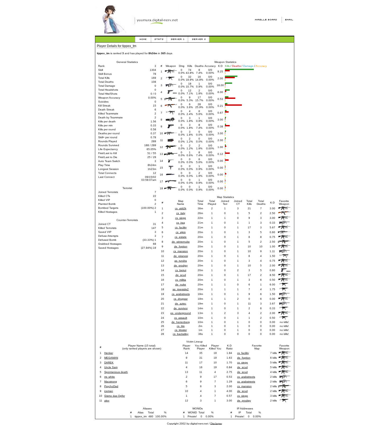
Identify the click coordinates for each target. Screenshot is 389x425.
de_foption (180, 246)
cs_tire (181, 326)
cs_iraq (180, 222)
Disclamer (216, 423)
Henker (108, 353)
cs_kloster (181, 330)
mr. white (109, 376)
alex (106, 400)
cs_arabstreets (181, 294)
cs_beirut (180, 270)
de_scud (180, 275)
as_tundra (180, 260)
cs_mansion (180, 251)
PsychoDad (111, 386)
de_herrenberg (180, 322)
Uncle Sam (110, 367)
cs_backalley (180, 333)
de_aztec (180, 303)
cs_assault (180, 317)
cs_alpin (181, 232)
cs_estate (181, 236)
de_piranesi (181, 256)
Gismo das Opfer (114, 395)
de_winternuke (181, 241)
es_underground (180, 313)
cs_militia (180, 279)
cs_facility (181, 227)
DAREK (109, 362)
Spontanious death (116, 372)
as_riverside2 (181, 289)
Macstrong (110, 381)
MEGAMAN (111, 357)
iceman (108, 391)
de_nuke (180, 284)
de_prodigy (181, 265)
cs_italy (180, 213)
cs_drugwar (181, 298)
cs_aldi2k (180, 208)
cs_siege (180, 217)
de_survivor (181, 308)
